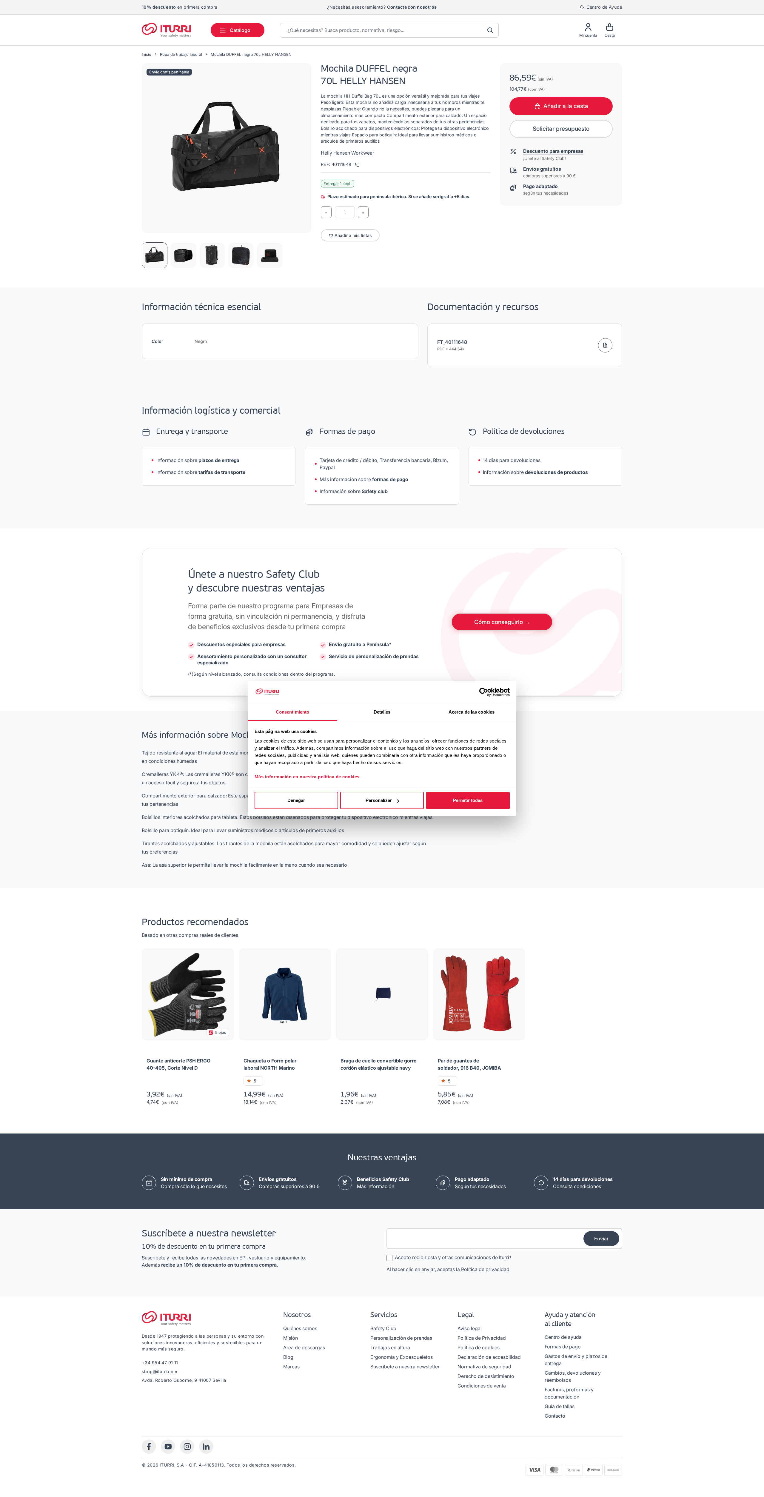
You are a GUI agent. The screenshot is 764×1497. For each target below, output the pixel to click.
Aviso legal (470, 1328)
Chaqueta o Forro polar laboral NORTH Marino (270, 1064)
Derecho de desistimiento (486, 1376)
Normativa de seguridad (484, 1367)
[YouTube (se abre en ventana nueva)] (168, 1446)
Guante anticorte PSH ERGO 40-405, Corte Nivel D (178, 1064)
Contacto (555, 1416)
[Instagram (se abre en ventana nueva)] (187, 1446)
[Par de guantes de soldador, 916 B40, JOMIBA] (479, 996)
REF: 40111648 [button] (337, 164)
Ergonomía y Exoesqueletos (401, 1357)
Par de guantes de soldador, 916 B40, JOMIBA (469, 1064)
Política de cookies (479, 1347)
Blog (288, 1357)
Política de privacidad (485, 1269)
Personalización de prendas (401, 1338)
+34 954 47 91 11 (160, 1362)
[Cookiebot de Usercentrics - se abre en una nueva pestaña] (484, 692)
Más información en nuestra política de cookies (307, 776)
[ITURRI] (169, 30)
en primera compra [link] (179, 7)
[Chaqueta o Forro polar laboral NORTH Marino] (285, 996)
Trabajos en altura (390, 1347)
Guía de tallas (559, 1406)
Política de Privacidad (482, 1338)
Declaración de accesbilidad (489, 1357)
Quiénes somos (300, 1328)
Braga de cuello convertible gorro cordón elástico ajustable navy (379, 1064)
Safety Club (383, 1328)
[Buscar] (491, 30)
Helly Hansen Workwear (347, 153)
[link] (289, 1183)
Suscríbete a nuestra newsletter (405, 1367)
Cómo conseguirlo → (502, 622)
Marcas (291, 1367)
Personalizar (379, 800)
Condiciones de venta (482, 1386)
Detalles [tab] (382, 711)
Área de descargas (304, 1347)
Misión (290, 1338)
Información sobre (197, 460)
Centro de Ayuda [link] (603, 7)
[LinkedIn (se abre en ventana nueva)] (206, 1446)
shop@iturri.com (159, 1371)
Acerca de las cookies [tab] (472, 711)
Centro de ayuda (563, 1337)
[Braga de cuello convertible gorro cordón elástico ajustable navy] (382, 996)
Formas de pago (563, 1347)
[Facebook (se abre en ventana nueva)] (149, 1446)
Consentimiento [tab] (292, 711)
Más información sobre (364, 479)
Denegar (296, 800)
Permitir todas (468, 800)
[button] (226, 148)
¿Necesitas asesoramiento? (382, 7)
